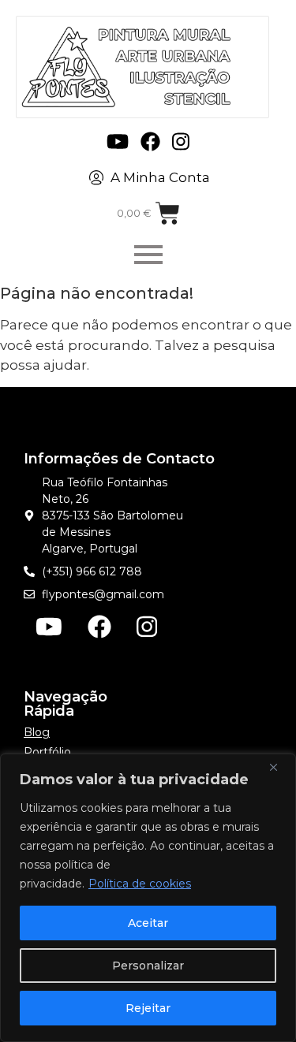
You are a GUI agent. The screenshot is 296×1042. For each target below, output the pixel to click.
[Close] (279, 766)
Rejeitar (148, 1008)
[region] (148, 898)
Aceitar (148, 923)
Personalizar (148, 965)
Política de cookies (139, 883)
